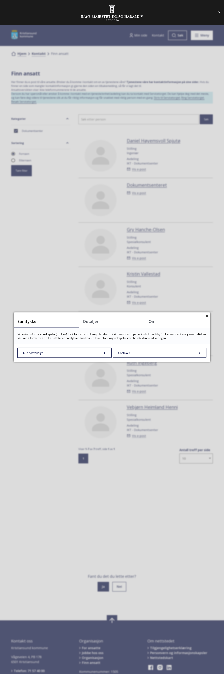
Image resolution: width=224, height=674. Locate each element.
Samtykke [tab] (27, 321)
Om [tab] (152, 321)
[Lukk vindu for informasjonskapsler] (207, 316)
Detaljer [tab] (90, 321)
